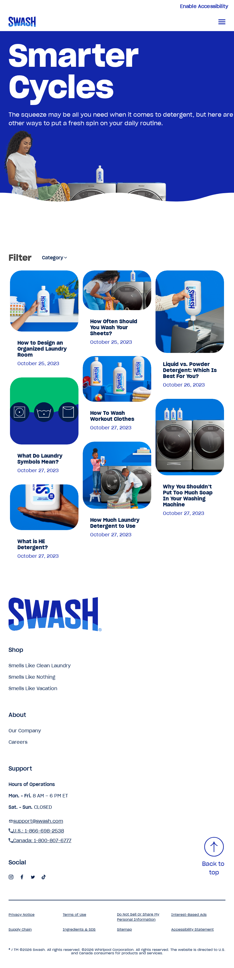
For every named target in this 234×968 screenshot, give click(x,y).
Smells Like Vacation (33, 688)
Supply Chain (20, 929)
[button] (222, 22)
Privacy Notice (22, 914)
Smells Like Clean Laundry (40, 665)
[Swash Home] (44, 22)
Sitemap (124, 929)
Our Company (25, 730)
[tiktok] (43, 877)
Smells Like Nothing (32, 677)
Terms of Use (74, 914)
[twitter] (32, 877)
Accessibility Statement (192, 929)
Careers (18, 742)
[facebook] (22, 877)
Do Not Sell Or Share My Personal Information (138, 916)
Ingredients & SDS (79, 929)
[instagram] (11, 877)
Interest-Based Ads (189, 914)
